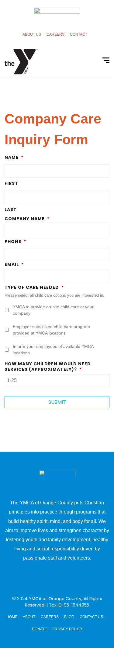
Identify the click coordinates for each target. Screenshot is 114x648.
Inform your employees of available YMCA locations (53, 349)
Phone (15, 241)
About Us (31, 34)
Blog (69, 617)
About (29, 617)
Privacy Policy (67, 629)
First (11, 183)
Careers (55, 34)
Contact (78, 34)
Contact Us (91, 617)
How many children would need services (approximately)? (48, 366)
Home (11, 617)
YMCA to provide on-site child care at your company (53, 310)
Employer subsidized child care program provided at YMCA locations (51, 329)
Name (14, 157)
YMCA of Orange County (55, 599)
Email (14, 264)
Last (11, 209)
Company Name (27, 218)
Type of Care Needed (34, 287)
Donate (39, 629)
